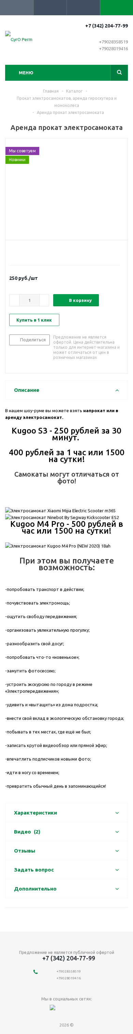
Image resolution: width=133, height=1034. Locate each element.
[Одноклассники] (80, 1010)
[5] (38, 251)
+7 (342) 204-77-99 (106, 25)
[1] (12, 251)
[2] (19, 251)
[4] (32, 251)
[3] (25, 251)
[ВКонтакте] (66, 1010)
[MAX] (52, 1010)
